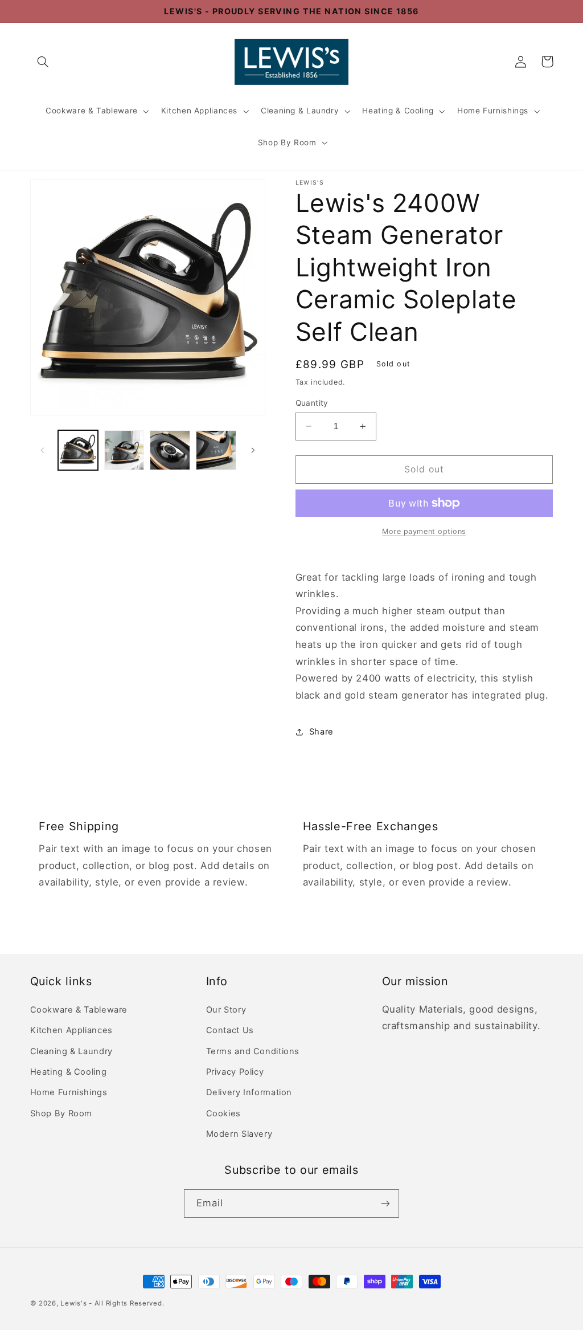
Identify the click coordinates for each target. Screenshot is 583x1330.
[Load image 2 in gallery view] (124, 450)
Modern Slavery (239, 1134)
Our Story (226, 1010)
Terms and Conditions (253, 1051)
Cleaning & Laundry (300, 110)
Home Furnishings (492, 110)
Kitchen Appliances (199, 110)
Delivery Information (249, 1092)
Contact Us (230, 1030)
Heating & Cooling (398, 110)
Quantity (312, 402)
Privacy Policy (235, 1072)
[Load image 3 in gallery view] (170, 450)
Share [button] (321, 732)
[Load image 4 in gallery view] (216, 450)
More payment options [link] (424, 531)
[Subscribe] (385, 1203)
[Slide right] (252, 450)
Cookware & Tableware (92, 110)
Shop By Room (287, 142)
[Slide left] (42, 450)
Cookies (223, 1113)
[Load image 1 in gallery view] (78, 450)
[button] (43, 61)
